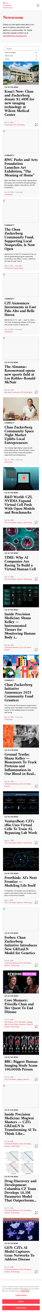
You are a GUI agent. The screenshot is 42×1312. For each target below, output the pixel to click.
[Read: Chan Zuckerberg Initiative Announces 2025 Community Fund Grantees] (21, 688)
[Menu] (38, 5)
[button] (21, 52)
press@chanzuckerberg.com (15, 36)
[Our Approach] (8, 5)
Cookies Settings (21, 1295)
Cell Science (8, 1022)
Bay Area (7, 392)
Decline (21, 1301)
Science (19, 523)
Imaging (29, 1022)
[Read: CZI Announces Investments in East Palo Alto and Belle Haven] (21, 303)
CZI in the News (19, 125)
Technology (27, 523)
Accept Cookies (21, 1308)
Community (8, 125)
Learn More (25, 1291)
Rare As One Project (11, 1024)
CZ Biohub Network (11, 647)
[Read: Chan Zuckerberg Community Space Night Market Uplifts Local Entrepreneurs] (21, 431)
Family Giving (18, 268)
